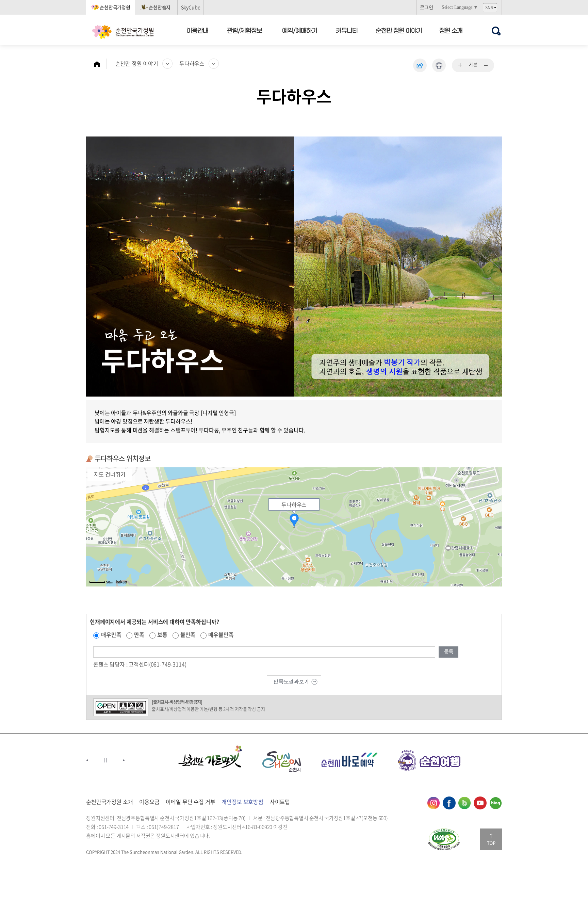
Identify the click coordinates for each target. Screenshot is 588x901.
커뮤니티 (347, 30)
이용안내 (197, 30)
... (460, 65)
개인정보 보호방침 (242, 802)
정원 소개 (450, 30)
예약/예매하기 (299, 30)
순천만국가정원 (115, 7)
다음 (119, 760)
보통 (162, 634)
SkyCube (190, 7)
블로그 (495, 803)
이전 (91, 760)
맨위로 (491, 839)
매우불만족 (220, 634)
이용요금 (149, 802)
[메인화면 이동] (100, 64)
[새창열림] (444, 839)
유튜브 (480, 803)
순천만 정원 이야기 (399, 30)
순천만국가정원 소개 (109, 802)
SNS (489, 7)
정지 (105, 760)
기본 (473, 64)
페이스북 (449, 803)
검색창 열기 (496, 31)
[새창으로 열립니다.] (294, 681)
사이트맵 (280, 802)
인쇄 (439, 65)
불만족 (188, 634)
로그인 (426, 7)
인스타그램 (433, 803)
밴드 (464, 803)
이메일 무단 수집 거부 (190, 802)
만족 (139, 634)
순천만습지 (159, 7)
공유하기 (420, 65)
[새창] (197, 759)
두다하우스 (192, 63)
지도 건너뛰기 (110, 474)
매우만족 (111, 634)
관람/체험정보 (244, 30)
